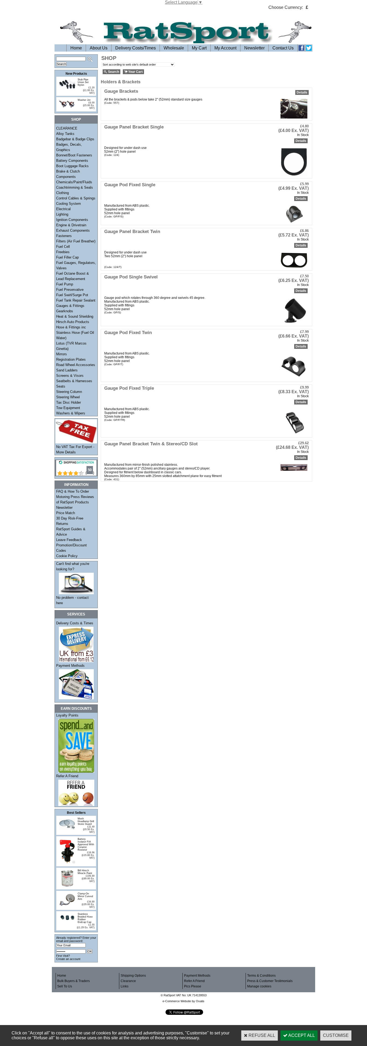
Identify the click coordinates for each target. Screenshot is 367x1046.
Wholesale (174, 48)
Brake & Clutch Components (68, 174)
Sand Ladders (67, 370)
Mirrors (61, 354)
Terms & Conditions (261, 975)
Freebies (63, 252)
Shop (76, 119)
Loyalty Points (67, 715)
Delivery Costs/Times (135, 48)
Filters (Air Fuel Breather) (75, 241)
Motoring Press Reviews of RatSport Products (75, 499)
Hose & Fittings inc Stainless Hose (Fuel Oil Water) (75, 332)
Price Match (65, 513)
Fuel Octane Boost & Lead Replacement (72, 276)
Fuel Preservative (70, 290)
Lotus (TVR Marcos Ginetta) (71, 346)
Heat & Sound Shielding (74, 316)
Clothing (62, 193)
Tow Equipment (68, 408)
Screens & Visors (70, 376)
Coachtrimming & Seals (74, 187)
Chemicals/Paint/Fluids (74, 182)
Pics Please (192, 986)
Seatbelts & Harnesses (74, 381)
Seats (60, 386)
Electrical (63, 209)
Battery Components (72, 161)
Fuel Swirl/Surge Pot (72, 295)
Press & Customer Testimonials (270, 981)
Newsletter (254, 48)
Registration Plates (71, 359)
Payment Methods (70, 666)
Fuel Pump (64, 284)
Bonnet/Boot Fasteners (74, 155)
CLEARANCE (66, 128)
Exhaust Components (73, 230)
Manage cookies (259, 986)
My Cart (199, 48)
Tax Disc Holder (68, 402)
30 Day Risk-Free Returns (69, 521)
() (89, 473)
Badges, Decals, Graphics (69, 147)
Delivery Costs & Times (74, 623)
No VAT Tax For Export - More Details (75, 449)
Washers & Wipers (70, 413)
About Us (98, 48)
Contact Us (283, 48)
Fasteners (64, 236)
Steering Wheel (68, 397)
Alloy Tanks (65, 134)
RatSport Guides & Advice (70, 531)
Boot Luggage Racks (72, 166)
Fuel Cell (63, 247)
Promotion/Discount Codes (71, 548)
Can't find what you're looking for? (72, 566)
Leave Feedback (69, 540)
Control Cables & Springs (75, 198)
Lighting (62, 214)
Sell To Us (64, 986)
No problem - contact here (72, 600)
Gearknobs (64, 311)
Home (76, 48)
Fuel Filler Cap (67, 257)
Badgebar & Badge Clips (75, 139)
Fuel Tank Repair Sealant (75, 300)
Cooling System (68, 204)
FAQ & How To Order (72, 491)
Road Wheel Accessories (75, 365)
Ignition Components (72, 220)
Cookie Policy (67, 556)
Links (124, 986)
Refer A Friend (67, 776)
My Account (225, 48)
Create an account (68, 959)
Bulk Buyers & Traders (73, 981)
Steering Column (69, 392)
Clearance (128, 981)
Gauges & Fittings (70, 306)
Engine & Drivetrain (71, 225)
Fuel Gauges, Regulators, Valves (76, 265)
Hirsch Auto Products (72, 322)
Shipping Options (133, 975)
